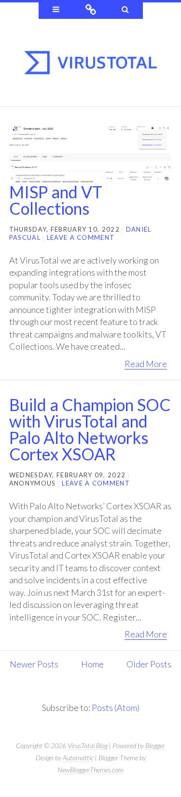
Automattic (78, 757)
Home (92, 664)
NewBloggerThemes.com (90, 770)
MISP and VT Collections (55, 200)
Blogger (155, 745)
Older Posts (148, 664)
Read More (146, 363)
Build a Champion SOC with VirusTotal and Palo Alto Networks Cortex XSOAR (90, 429)
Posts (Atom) (115, 707)
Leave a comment (81, 237)
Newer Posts (34, 664)
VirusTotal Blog (88, 745)
